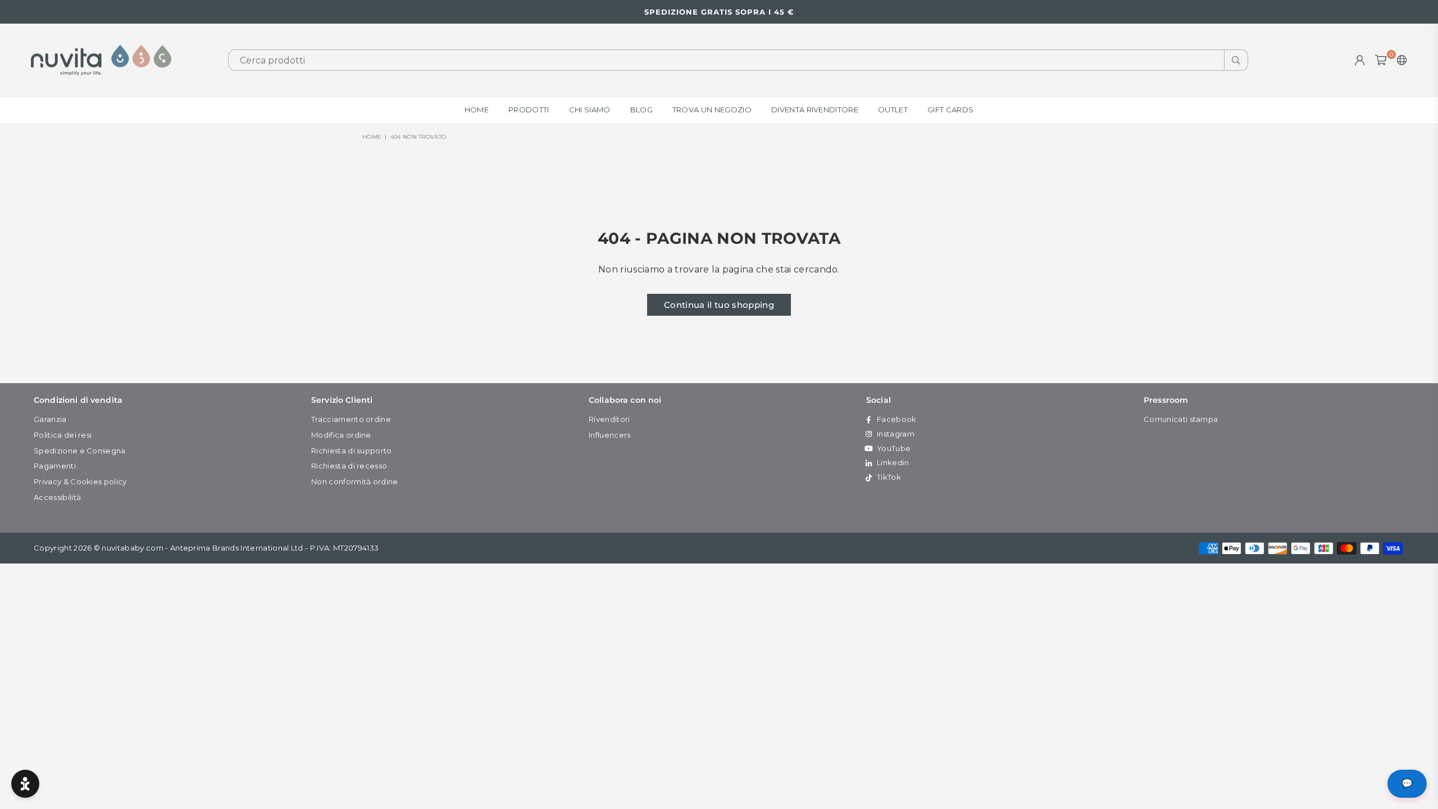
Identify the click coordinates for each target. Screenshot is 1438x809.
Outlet (893, 109)
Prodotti (528, 109)
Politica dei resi (63, 434)
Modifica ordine (341, 434)
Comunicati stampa (1181, 419)
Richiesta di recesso (349, 465)
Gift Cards (950, 109)
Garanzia (50, 419)
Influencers (610, 434)
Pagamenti (55, 465)
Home (477, 109)
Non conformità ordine (354, 481)
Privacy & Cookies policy (80, 481)
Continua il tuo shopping (719, 304)
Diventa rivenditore (814, 109)
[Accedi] (1360, 60)
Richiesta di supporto (351, 450)
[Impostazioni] (1399, 60)
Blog (641, 109)
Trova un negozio (712, 109)
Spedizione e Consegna (80, 450)
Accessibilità (57, 497)
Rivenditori (609, 419)
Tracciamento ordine (351, 419)
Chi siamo (590, 109)
